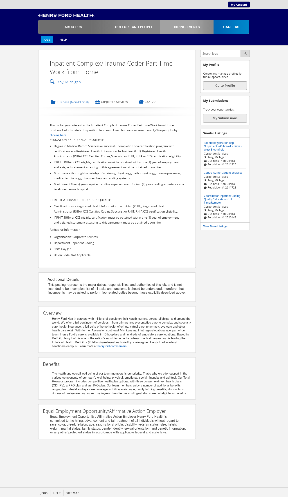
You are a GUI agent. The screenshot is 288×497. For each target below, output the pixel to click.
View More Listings (215, 226)
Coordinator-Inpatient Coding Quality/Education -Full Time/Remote (222, 199)
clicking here (58, 135)
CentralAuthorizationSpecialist (223, 173)
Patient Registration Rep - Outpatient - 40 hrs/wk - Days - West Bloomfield (223, 146)
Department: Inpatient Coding (74, 243)
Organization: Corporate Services (76, 237)
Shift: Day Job (62, 249)
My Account (239, 4)
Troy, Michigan (68, 81)
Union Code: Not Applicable (72, 255)
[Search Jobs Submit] (245, 53)
